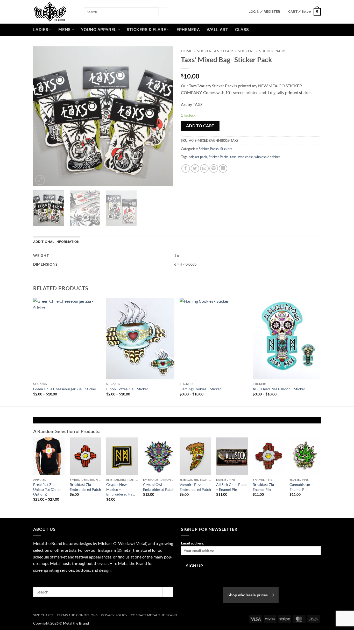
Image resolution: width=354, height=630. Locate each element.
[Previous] (42, 116)
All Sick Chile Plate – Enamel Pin (231, 487)
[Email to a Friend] (204, 168)
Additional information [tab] (56, 242)
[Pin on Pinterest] (213, 168)
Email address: (192, 543)
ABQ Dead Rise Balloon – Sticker (279, 389)
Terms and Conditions (77, 615)
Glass (242, 29)
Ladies (40, 29)
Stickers (246, 51)
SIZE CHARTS (43, 615)
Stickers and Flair (215, 51)
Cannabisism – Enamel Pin (301, 487)
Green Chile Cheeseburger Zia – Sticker (64, 389)
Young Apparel (98, 29)
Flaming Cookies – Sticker (200, 389)
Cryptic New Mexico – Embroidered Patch (122, 489)
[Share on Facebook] (185, 168)
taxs (233, 157)
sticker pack (198, 157)
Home (186, 51)
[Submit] (163, 12)
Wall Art (217, 29)
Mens (64, 29)
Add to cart (200, 125)
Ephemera (188, 29)
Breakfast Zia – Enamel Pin (265, 487)
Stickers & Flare (146, 29)
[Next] (163, 116)
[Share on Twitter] (195, 168)
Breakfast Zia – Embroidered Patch (85, 487)
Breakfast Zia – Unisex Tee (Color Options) (47, 489)
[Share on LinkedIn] (223, 168)
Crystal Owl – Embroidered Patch (158, 487)
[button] (264, 11)
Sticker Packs (272, 51)
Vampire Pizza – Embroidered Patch (195, 487)
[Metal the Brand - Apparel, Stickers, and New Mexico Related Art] (54, 12)
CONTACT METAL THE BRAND (154, 615)
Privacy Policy (114, 615)
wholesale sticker (267, 157)
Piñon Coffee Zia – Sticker (127, 389)
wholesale (245, 157)
